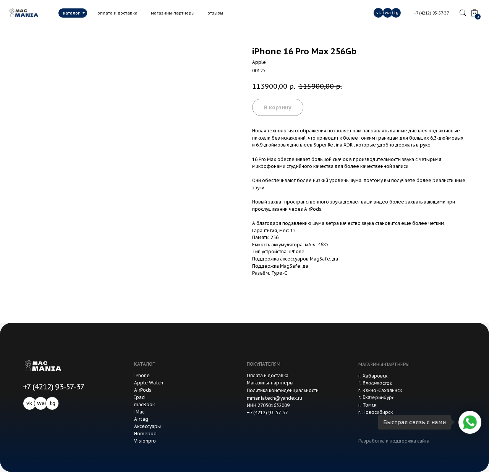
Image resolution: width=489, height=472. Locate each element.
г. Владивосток (375, 382)
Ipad (139, 397)
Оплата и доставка (267, 375)
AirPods (142, 390)
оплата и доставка (117, 13)
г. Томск (367, 405)
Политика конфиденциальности (283, 390)
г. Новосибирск (375, 412)
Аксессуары (147, 426)
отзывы (215, 13)
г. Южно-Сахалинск (380, 390)
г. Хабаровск (372, 376)
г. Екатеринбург (376, 397)
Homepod (145, 433)
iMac (139, 412)
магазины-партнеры (172, 13)
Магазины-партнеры (270, 383)
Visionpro (145, 441)
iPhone (142, 375)
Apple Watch (148, 383)
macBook (144, 404)
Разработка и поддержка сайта (393, 441)
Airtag (141, 419)
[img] (22, 13)
